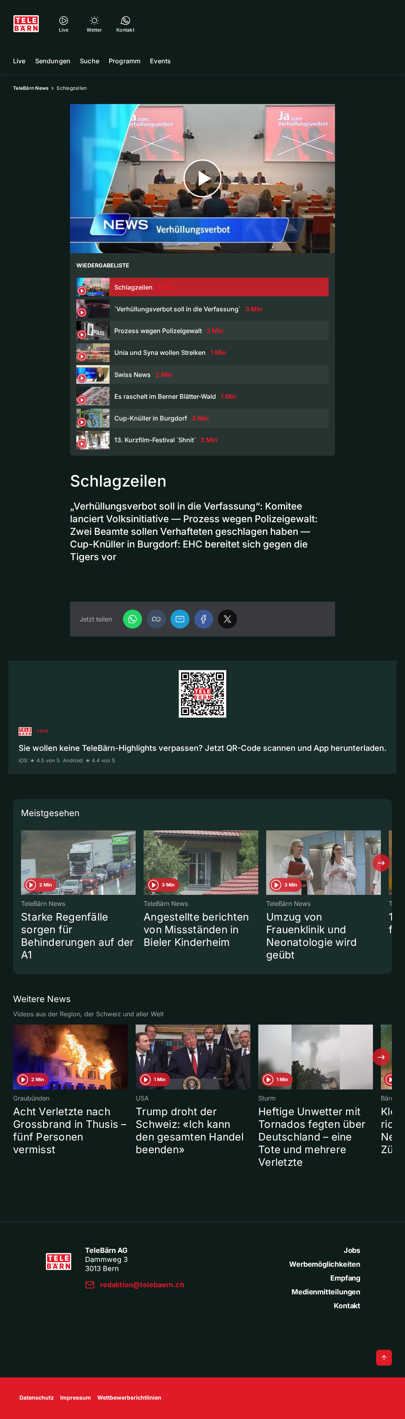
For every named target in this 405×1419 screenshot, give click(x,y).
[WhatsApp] (132, 619)
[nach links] (23, 862)
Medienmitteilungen (325, 1292)
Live (19, 61)
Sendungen (52, 61)
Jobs (352, 1250)
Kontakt (347, 1306)
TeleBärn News (31, 88)
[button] (156, 619)
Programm (124, 61)
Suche (89, 61)
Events (160, 61)
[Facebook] (203, 619)
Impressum (75, 1397)
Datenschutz (36, 1397)
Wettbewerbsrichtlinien (129, 1397)
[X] (227, 619)
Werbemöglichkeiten (324, 1264)
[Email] (179, 619)
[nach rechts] (381, 862)
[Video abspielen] (202, 178)
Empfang (345, 1278)
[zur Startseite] (26, 23)
